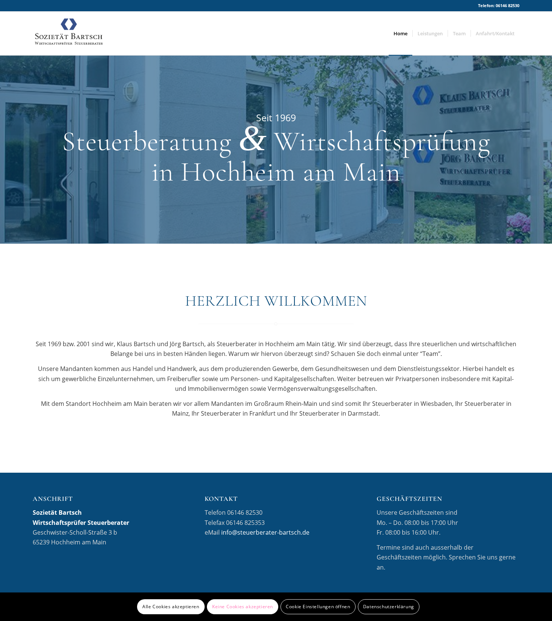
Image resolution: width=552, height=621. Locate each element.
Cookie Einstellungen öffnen (318, 606)
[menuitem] (400, 33)
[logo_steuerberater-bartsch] (69, 33)
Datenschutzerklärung (388, 606)
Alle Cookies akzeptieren (170, 606)
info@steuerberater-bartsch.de (265, 532)
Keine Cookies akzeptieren (242, 606)
